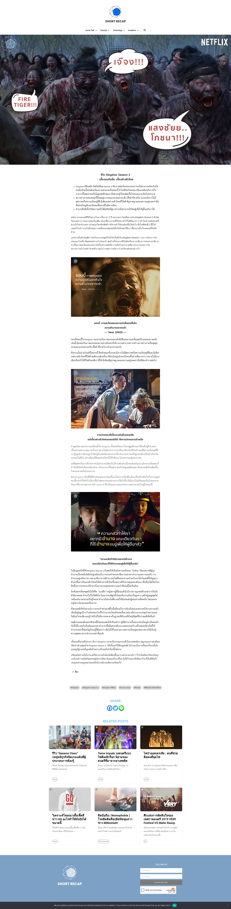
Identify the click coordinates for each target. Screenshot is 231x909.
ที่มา (76, 672)
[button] (145, 30)
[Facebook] (109, 708)
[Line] (121, 708)
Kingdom (75, 688)
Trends (55, 779)
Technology (117, 30)
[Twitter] (115, 708)
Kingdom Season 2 (91, 688)
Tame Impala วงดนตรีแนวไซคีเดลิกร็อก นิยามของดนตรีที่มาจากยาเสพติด (114, 757)
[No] (228, 905)
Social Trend (125, 688)
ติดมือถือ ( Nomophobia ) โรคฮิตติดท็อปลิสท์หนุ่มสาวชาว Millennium (115, 819)
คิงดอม (137, 688)
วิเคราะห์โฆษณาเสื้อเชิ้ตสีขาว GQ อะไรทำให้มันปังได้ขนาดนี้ (69, 819)
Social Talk (89, 30)
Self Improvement (103, 841)
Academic (132, 30)
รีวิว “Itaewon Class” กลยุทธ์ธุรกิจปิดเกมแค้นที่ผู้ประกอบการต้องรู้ (69, 757)
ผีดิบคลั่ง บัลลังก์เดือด (153, 688)
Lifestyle (103, 30)
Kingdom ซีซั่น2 (109, 688)
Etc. (145, 841)
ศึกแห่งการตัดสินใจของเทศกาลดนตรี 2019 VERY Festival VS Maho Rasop (160, 819)
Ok (174, 905)
